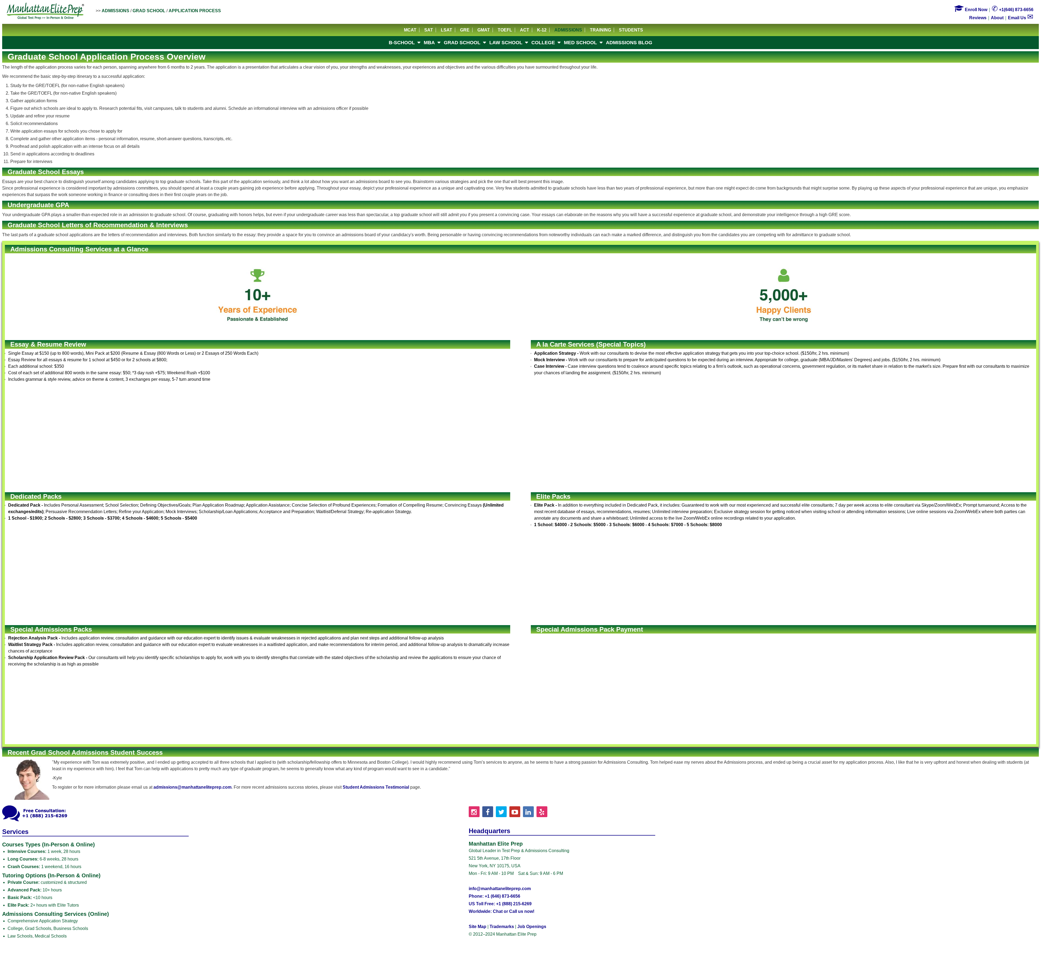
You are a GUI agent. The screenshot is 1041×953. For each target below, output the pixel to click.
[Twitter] (501, 811)
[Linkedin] (528, 811)
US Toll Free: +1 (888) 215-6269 (500, 903)
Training (600, 30)
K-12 (542, 30)
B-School (402, 42)
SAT (428, 30)
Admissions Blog (629, 42)
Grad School (149, 10)
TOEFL (505, 30)
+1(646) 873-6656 (1012, 9)
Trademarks (502, 926)
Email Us (1020, 17)
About (997, 17)
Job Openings (531, 926)
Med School (580, 42)
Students (631, 30)
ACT (524, 30)
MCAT (410, 30)
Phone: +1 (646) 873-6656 (494, 896)
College (543, 42)
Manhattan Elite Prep (45, 11)
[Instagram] (474, 811)
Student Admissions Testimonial (376, 787)
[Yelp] (541, 811)
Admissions (115, 10)
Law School (505, 42)
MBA (429, 42)
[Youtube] (514, 811)
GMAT (483, 30)
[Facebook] (487, 811)
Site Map (477, 926)
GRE (465, 30)
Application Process (195, 10)
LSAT (446, 30)
